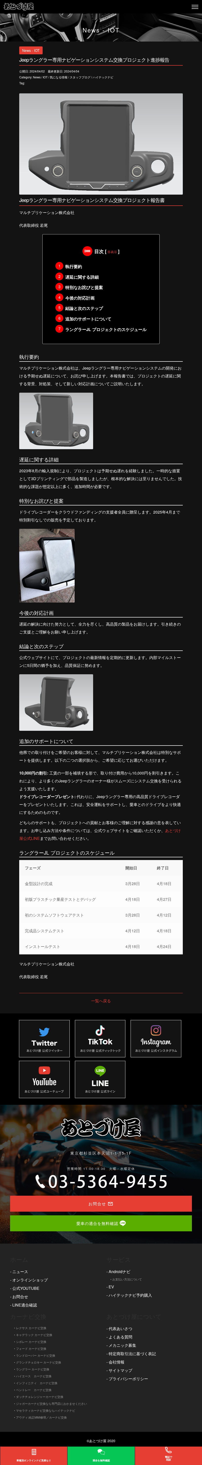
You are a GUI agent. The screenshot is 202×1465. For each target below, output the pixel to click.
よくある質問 (120, 1337)
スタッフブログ (80, 77)
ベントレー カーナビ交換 (33, 1390)
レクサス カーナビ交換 (31, 1328)
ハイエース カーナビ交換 (33, 1376)
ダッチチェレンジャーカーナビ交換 (39, 1396)
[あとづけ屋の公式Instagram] (156, 1038)
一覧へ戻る (101, 1001)
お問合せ (20, 1296)
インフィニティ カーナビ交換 (36, 1383)
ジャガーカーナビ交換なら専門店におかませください (51, 1403)
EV (111, 1287)
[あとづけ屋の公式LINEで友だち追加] (100, 1079)
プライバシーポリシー (128, 1378)
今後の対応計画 (80, 298)
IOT (45, 77)
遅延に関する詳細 (82, 277)
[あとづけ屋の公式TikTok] (100, 1038)
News (37, 77)
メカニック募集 (122, 1345)
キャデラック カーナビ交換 (34, 1335)
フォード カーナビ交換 (31, 1348)
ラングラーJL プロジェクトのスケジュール (106, 329)
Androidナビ (119, 1271)
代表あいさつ (120, 1328)
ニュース (20, 1271)
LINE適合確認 (24, 1305)
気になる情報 (58, 77)
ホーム (19, 1259)
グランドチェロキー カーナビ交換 (38, 1362)
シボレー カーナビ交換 (31, 1341)
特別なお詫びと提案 (84, 287)
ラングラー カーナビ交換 (32, 1369)
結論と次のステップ (84, 308)
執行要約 (73, 266)
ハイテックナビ (103, 77)
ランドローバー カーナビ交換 (35, 1355)
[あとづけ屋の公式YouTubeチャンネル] (44, 1079)
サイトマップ (120, 1370)
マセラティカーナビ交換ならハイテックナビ (45, 1410)
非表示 (112, 251)
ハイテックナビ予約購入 (130, 1295)
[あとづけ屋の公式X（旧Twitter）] (44, 1038)
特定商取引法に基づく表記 (132, 1353)
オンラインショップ (30, 1280)
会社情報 (116, 1362)
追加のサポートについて (88, 319)
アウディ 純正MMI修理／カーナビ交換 (41, 1417)
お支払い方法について (127, 1279)
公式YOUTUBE (25, 1288)
